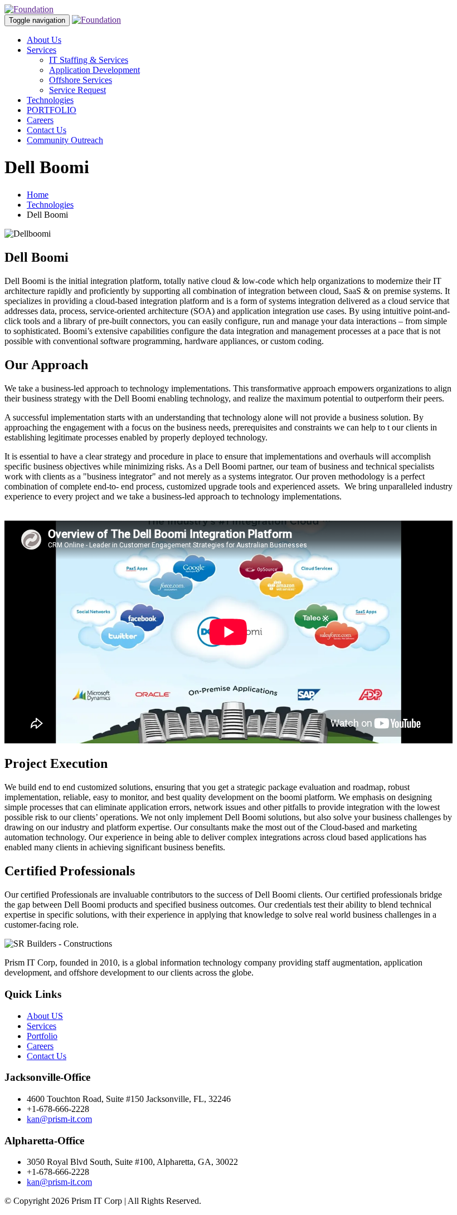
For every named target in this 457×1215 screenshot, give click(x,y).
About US (45, 1016)
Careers (40, 120)
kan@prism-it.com (59, 1119)
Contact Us (46, 130)
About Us (44, 40)
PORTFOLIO (51, 110)
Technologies (50, 100)
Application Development (94, 70)
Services (41, 50)
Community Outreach (65, 140)
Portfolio (42, 1036)
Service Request (77, 90)
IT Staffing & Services (88, 60)
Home (37, 194)
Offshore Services (80, 80)
